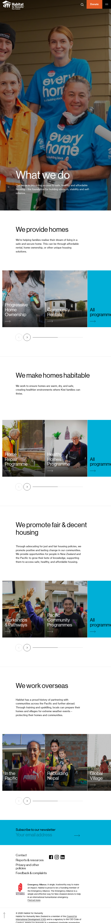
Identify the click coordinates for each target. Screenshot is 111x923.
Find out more (34, 900)
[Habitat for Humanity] (13, 5)
